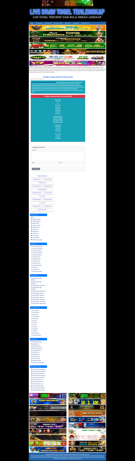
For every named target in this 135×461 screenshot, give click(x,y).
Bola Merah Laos (36, 356)
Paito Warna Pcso (36, 256)
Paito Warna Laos (36, 261)
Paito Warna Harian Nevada (38, 387)
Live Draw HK (39, 23)
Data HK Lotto (101, 457)
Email (60, 162)
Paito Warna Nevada (36, 265)
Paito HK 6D (76, 23)
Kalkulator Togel (42, 209)
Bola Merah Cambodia (37, 348)
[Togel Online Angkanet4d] (87, 431)
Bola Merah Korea (36, 354)
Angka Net (37, 455)
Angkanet (52, 457)
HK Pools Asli (78, 458)
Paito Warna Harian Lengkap (38, 390)
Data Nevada (35, 328)
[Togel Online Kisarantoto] (67, 51)
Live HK (32, 217)
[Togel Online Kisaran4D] (67, 45)
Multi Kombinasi (48, 199)
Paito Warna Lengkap (37, 271)
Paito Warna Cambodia (37, 252)
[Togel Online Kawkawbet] (47, 407)
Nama (33, 162)
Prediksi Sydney (35, 223)
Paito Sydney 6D (85, 23)
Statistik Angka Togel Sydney (38, 285)
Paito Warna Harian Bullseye (38, 377)
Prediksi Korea (35, 231)
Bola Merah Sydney (36, 346)
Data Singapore (35, 310)
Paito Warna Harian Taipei (38, 385)
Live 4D (30, 67)
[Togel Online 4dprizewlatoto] (47, 437)
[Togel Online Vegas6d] (47, 413)
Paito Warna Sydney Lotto (82, 457)
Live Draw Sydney (58, 23)
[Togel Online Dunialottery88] (87, 413)
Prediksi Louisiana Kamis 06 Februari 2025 (58, 77)
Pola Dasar (42, 196)
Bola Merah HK (35, 344)
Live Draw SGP (48, 23)
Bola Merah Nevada (36, 360)
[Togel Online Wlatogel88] (47, 431)
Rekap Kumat (42, 182)
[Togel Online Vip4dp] (87, 407)
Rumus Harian (48, 179)
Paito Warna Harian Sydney (38, 373)
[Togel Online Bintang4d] (47, 425)
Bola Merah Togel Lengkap (38, 362)
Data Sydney (35, 314)
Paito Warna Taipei (36, 263)
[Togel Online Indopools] (87, 437)
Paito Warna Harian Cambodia (38, 375)
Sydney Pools (58, 457)
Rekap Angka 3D (48, 186)
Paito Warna (68, 23)
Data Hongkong (35, 312)
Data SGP (81, 455)
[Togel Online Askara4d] (47, 419)
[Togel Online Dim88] (67, 33)
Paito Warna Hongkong (37, 248)
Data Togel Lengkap (36, 335)
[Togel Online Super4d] (67, 39)
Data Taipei (34, 326)
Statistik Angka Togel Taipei (38, 299)
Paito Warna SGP (71, 455)
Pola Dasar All (48, 192)
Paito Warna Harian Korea (38, 381)
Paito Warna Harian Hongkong (38, 371)
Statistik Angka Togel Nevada (38, 301)
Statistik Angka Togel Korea (38, 295)
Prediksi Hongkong (36, 221)
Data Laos (34, 324)
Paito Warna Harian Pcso (37, 379)
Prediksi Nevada (35, 237)
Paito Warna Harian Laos (37, 383)
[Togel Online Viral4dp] (67, 63)
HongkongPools (72, 457)
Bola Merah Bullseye (36, 350)
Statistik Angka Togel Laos (38, 297)
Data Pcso (34, 320)
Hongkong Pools (65, 457)
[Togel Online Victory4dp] (47, 401)
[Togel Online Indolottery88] (87, 425)
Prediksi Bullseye (36, 227)
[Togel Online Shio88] (87, 443)
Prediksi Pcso (35, 229)
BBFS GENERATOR (42, 176)
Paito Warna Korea (36, 259)
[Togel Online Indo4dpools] (47, 449)
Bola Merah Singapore (37, 341)
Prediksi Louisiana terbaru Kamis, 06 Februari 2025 (44, 82)
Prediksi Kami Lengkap (37, 239)
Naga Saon (55, 455)
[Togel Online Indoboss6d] (87, 395)
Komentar (34, 150)
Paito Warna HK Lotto (93, 457)
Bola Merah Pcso (36, 352)
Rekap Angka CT (37, 186)
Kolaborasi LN (48, 206)
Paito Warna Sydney (36, 250)
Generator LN (36, 179)
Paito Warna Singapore (37, 246)
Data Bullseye (35, 318)
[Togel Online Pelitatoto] (67, 57)
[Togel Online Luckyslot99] (87, 401)
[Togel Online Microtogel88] (47, 395)
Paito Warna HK (43, 455)
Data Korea (34, 322)
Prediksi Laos (35, 233)
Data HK (77, 455)
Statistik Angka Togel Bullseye (39, 291)
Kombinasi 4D (36, 206)
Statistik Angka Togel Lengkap (39, 303)
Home (31, 23)
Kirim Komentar (35, 168)
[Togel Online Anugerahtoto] (87, 419)
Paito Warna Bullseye (37, 254)
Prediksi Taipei (35, 235)
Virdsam (33, 455)
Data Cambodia (35, 316)
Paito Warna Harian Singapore (38, 369)
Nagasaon (50, 455)
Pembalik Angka (37, 199)
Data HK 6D (34, 331)
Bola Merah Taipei (36, 358)
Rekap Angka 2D (42, 189)
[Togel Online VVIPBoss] (67, 27)
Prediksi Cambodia (36, 225)
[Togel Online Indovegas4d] (87, 449)
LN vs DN (42, 203)
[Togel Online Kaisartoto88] (47, 443)
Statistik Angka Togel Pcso (38, 293)
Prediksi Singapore (36, 219)
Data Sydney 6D (35, 333)
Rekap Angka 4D (36, 192)
